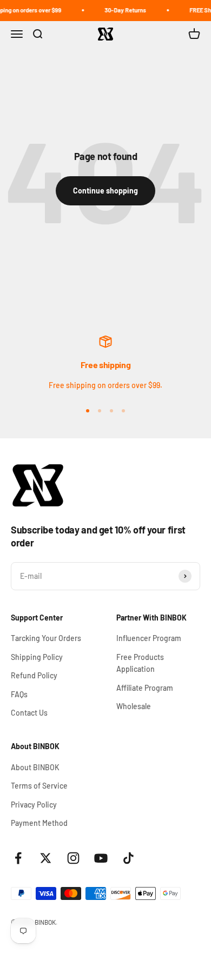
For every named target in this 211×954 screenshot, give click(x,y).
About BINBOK (35, 767)
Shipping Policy (37, 657)
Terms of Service (39, 785)
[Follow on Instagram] (73, 858)
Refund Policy (34, 675)
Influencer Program (148, 638)
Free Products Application (140, 662)
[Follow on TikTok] (128, 858)
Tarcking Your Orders (46, 638)
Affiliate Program (144, 687)
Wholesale (133, 706)
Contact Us (29, 712)
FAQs (19, 694)
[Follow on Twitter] (45, 858)
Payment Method (39, 823)
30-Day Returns (123, 10)
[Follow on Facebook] (18, 858)
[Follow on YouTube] (101, 858)
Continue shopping (105, 190)
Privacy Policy (34, 804)
